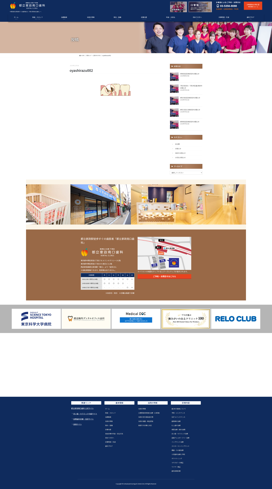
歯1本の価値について (179, 409)
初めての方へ (109, 438)
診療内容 (108, 429)
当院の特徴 (109, 421)
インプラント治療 (177, 442)
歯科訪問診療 (176, 471)
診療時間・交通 (110, 442)
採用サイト (77, 424)
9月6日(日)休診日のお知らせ (189, 74)
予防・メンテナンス (178, 413)
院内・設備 (109, 425)
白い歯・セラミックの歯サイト (85, 413)
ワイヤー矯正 (176, 467)
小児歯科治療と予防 (178, 454)
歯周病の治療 (176, 421)
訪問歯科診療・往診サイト (83, 419)
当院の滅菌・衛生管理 (145, 421)
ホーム (107, 409)
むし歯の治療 (176, 425)
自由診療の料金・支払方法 (114, 434)
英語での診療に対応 (145, 425)
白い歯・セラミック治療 (180, 434)
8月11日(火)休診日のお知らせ (190, 110)
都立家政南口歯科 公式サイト (82, 408)
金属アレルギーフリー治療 (180, 438)
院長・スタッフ (110, 413)
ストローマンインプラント (180, 446)
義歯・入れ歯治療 (177, 450)
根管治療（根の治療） (179, 429)
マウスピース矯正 (177, 463)
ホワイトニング (177, 458)
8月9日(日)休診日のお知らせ (189, 122)
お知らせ (178, 149)
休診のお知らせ (180, 153)
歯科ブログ (109, 446)
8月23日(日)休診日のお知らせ (190, 98)
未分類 (177, 144)
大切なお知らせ (180, 157)
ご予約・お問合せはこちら (164, 276)
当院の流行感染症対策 (145, 417)
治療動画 (108, 417)
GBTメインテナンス (178, 417)
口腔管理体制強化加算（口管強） (149, 413)
